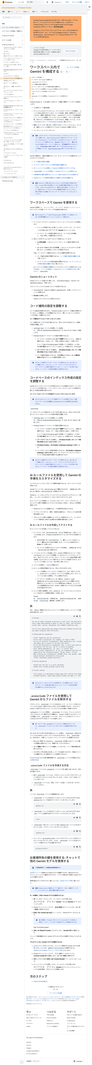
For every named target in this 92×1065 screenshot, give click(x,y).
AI (17, 11)
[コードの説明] (74, 616)
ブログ (67, 2)
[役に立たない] (80, 60)
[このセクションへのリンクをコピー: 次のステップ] (49, 977)
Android (28, 1042)
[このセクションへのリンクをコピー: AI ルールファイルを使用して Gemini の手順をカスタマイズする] (63, 479)
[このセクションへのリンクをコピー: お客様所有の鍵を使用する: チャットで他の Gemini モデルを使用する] (71, 861)
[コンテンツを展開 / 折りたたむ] (43, 77)
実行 (33, 11)
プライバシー (37, 1061)
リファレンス (44, 11)
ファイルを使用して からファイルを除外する (55, 171)
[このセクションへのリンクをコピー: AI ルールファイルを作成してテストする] (74, 525)
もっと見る (22, 2)
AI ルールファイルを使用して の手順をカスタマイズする (54, 168)
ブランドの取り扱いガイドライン (75, 1027)
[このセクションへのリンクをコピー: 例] (34, 606)
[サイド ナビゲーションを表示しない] (21, 1062)
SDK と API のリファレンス (33, 1018)
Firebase (32, 60)
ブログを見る (50, 1015)
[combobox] (35, 2)
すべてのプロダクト (31, 1054)
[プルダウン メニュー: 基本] (12, 11)
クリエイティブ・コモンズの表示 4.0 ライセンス (65, 997)
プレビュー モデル (46, 950)
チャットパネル (49, 207)
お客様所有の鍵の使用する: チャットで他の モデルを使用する (56, 175)
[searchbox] (12, 17)
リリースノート (71, 1023)
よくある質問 (70, 1031)
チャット (35, 873)
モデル (64, 881)
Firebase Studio (24, 8)
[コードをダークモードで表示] (77, 616)
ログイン (87, 2)
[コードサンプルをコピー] (80, 616)
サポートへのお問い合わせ (74, 1015)
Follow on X (50, 1020)
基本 (9, 11)
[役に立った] (77, 60)
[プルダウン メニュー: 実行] (37, 11)
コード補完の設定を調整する (69, 256)
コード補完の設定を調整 (41, 162)
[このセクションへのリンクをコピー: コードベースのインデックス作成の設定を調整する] (46, 381)
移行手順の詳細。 (59, 27)
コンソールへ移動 (77, 2)
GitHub (28, 1026)
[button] (10, 35)
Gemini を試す (40, 981)
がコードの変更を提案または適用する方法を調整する (53, 178)
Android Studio (35, 758)
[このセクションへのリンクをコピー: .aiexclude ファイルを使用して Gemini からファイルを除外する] (73, 700)
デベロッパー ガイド (32, 1015)
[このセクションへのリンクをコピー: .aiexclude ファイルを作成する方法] (70, 766)
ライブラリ (29, 1023)
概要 (3, 11)
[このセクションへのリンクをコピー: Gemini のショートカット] (59, 277)
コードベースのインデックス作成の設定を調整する (50, 165)
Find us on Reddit (51, 1018)
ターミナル (59, 207)
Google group (71, 1020)
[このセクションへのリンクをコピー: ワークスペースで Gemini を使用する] (79, 203)
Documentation (8, 8)
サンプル (54, 11)
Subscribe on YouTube (53, 1023)
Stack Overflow (71, 1018)
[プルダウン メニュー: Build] (29, 11)
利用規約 (28, 1061)
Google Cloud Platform (32, 1051)
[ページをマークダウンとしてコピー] (67, 71)
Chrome (28, 1045)
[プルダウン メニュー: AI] (20, 11)
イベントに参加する (52, 1026)
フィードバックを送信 (73, 67)
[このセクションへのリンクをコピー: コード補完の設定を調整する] (69, 306)
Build (25, 11)
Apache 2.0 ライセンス (49, 999)
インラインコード (74, 207)
